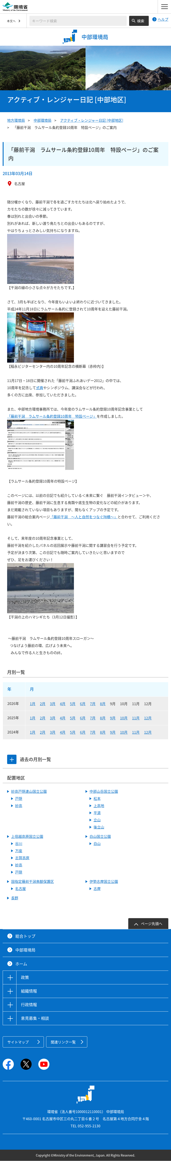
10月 (124, 718)
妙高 (18, 805)
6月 (83, 703)
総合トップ (25, 936)
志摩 (97, 888)
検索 (140, 20)
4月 (62, 703)
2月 (42, 703)
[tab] (11, 759)
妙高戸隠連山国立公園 (29, 791)
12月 (148, 718)
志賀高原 (22, 857)
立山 (97, 819)
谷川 (18, 843)
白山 (97, 843)
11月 (136, 718)
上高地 (99, 805)
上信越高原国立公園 (27, 836)
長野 (14, 898)
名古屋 (20, 888)
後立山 (99, 827)
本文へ (11, 21)
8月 (103, 703)
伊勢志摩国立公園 (104, 881)
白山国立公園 (100, 836)
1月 (32, 703)
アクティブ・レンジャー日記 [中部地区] (91, 120)
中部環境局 (42, 120)
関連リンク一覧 (63, 1042)
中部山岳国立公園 (104, 791)
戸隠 (18, 798)
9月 (113, 718)
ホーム (21, 964)
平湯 (97, 812)
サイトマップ (18, 1042)
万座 (18, 850)
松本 (97, 798)
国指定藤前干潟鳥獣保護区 (32, 881)
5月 (72, 703)
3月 (52, 703)
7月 (93, 703)
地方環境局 (16, 120)
